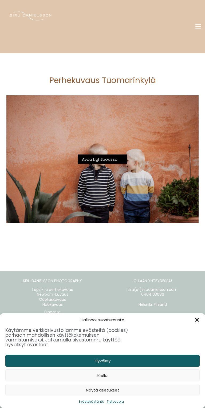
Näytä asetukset (102, 390)
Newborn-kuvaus (52, 294)
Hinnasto (52, 312)
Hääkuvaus (52, 304)
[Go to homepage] (30, 26)
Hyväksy (103, 361)
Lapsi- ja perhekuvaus (52, 289)
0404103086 (152, 294)
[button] (197, 320)
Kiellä (102, 375)
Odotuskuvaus (52, 299)
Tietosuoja (115, 401)
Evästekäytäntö (91, 401)
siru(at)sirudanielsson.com (153, 289)
